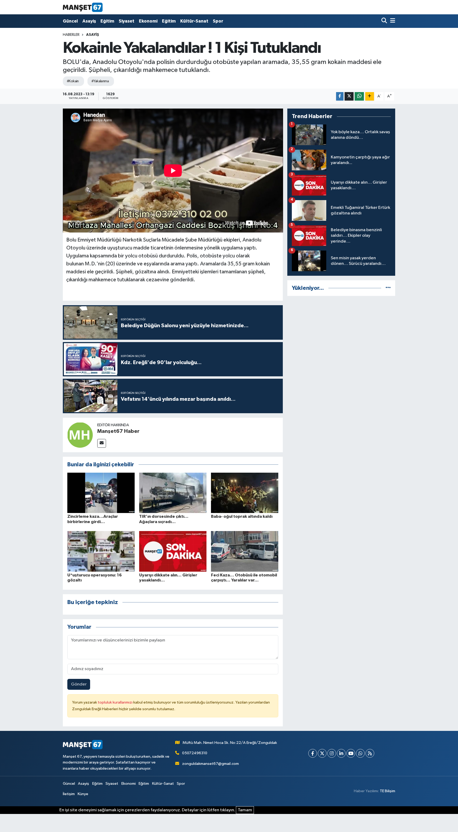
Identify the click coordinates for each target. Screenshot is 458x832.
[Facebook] (312, 753)
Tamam (245, 810)
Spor (218, 21)
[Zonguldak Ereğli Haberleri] (83, 7)
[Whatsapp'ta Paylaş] (359, 96)
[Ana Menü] (391, 21)
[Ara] (384, 21)
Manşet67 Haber (118, 431)
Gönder (79, 684)
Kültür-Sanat (194, 21)
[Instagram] (331, 753)
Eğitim (107, 21)
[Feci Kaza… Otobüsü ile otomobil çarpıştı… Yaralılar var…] (244, 551)
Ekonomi (148, 21)
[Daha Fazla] (369, 96)
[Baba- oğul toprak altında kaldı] (244, 492)
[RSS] (369, 753)
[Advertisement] (341, 337)
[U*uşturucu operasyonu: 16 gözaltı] (101, 551)
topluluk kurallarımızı (115, 702)
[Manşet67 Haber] (80, 435)
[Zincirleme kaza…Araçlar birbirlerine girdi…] (101, 492)
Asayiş (89, 21)
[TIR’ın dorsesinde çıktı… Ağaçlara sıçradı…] (172, 492)
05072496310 (194, 753)
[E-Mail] (101, 443)
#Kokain (73, 81)
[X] (322, 753)
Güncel (70, 21)
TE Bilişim (387, 791)
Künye (83, 794)
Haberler (71, 35)
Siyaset (126, 21)
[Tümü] (388, 288)
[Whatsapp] (360, 753)
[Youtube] (350, 753)
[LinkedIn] (341, 753)
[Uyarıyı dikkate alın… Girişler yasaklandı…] (172, 551)
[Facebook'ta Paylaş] (340, 96)
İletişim (69, 794)
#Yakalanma (100, 81)
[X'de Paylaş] (349, 96)
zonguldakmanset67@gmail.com (210, 764)
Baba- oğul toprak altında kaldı (241, 516)
